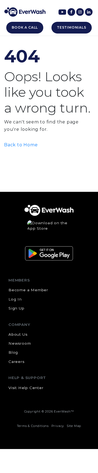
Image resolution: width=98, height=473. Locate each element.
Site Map (74, 426)
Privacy (57, 426)
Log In (15, 299)
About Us (17, 334)
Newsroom (19, 343)
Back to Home (21, 144)
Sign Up (16, 308)
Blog (13, 352)
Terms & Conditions (33, 426)
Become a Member (28, 290)
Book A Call (25, 27)
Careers (16, 361)
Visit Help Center (26, 388)
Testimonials (71, 27)
